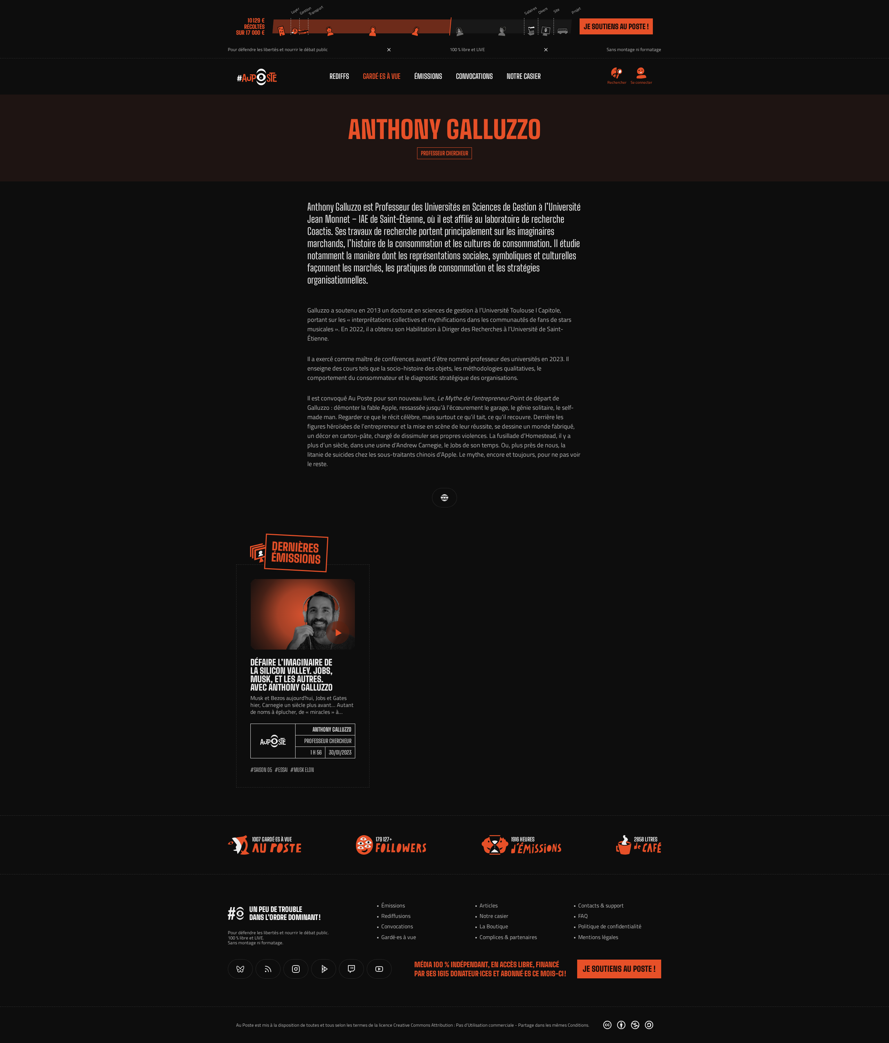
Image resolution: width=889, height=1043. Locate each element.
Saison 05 (263, 769)
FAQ (583, 916)
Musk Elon (304, 769)
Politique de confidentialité (609, 926)
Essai (283, 769)
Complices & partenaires (508, 937)
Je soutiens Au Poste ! (616, 26)
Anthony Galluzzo (332, 729)
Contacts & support (601, 905)
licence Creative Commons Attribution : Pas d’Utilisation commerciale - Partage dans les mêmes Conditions (483, 1025)
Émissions (428, 76)
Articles (489, 905)
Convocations (474, 76)
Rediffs (339, 76)
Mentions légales (598, 937)
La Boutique (494, 926)
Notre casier (524, 76)
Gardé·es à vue (381, 76)
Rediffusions (395, 916)
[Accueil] (250, 76)
